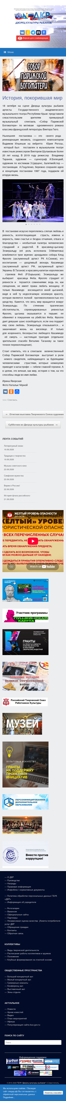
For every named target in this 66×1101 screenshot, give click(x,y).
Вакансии (12, 911)
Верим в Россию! (12, 477)
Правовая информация (19, 886)
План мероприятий (17, 1018)
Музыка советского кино (15, 457)
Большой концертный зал (20, 976)
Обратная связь (15, 933)
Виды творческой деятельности (23, 950)
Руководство (13, 880)
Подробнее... (9, 1097)
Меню (11, 52)
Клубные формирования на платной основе (29, 959)
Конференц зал (15, 986)
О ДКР (10, 877)
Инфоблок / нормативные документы (26, 890)
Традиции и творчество (14, 447)
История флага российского (17, 487)
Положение (13, 956)
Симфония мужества (13, 467)
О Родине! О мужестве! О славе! (19, 497)
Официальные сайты (18, 914)
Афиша (11, 1021)
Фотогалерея (13, 908)
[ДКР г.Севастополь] (33, 16)
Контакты (12, 930)
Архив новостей (15, 1012)
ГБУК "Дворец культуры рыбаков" (31, 1083)
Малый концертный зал (19, 979)
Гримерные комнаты (17, 983)
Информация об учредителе (21, 902)
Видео (10, 1015)
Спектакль (12, 399)
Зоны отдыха (13, 992)
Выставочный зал (16, 989)
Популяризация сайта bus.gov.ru (23, 1025)
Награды (11, 883)
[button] (60, 200)
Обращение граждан (17, 927)
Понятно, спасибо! (53, 1092)
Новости (11, 1009)
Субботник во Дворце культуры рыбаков (33, 424)
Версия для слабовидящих (35, 38)
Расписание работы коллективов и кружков (29, 953)
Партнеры (12, 918)
